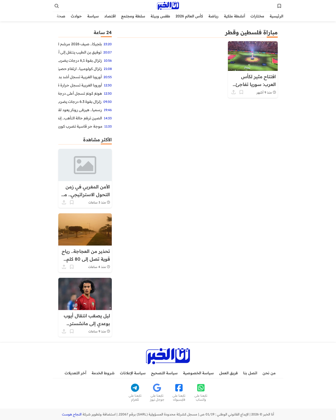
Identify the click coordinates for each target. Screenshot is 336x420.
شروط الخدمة (103, 373)
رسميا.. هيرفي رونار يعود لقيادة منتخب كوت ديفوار (80, 109)
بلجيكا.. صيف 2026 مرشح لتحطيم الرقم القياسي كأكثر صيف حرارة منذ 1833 (80, 44)
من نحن (269, 373)
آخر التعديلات (75, 373)
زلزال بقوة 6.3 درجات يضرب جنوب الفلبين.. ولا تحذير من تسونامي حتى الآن (79, 101)
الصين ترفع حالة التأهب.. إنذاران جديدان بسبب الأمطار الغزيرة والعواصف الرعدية (80, 118)
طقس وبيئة (160, 16)
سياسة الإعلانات (133, 373)
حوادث (76, 16)
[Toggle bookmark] (241, 92)
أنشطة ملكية (234, 16)
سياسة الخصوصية (198, 373)
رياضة (213, 16)
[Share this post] (233, 92)
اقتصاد (110, 16)
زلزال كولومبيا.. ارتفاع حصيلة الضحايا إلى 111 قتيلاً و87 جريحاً (80, 68)
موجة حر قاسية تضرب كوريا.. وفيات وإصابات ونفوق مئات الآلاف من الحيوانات (80, 126)
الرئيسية (276, 16)
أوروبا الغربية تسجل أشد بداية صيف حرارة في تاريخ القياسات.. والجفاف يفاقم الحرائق (80, 77)
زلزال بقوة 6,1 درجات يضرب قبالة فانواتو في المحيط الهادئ (80, 60)
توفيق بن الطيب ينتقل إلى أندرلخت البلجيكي (79, 52)
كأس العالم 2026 (189, 16)
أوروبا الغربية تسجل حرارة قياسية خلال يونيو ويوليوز (80, 85)
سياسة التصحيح (164, 373)
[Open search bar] (57, 6)
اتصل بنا (250, 373)
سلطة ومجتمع (133, 16)
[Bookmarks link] (279, 6)
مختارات (257, 16)
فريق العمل (228, 373)
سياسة (93, 16)
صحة (61, 16)
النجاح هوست (72, 414)
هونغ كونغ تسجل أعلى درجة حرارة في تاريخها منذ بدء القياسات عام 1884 (80, 93)
